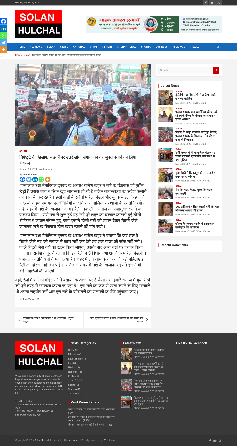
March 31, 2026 (183, 103)
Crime (94, 46)
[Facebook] (22, 179)
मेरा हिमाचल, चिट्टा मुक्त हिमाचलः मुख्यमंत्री (193, 191)
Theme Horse (71, 440)
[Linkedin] (35, 179)
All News (36, 46)
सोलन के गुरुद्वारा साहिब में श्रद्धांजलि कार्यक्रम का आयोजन (194, 225)
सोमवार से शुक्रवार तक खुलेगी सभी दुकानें (86, 424)
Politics (72, 376)
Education (73, 354)
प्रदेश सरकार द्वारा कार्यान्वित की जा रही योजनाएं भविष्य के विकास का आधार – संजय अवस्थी (196, 115)
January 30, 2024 (28, 169)
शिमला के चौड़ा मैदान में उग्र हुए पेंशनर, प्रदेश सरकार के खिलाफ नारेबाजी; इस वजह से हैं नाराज (196, 135)
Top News (73, 393)
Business (162, 46)
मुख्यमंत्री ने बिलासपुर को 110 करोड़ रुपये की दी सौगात (195, 174)
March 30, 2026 (183, 123)
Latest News (170, 86)
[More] (47, 179)
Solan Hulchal (42, 440)
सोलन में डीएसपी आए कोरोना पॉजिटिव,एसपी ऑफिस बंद (91, 409)
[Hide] (1, 56)
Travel (194, 46)
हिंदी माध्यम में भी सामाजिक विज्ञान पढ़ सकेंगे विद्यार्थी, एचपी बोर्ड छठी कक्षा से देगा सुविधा (195, 156)
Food (71, 363)
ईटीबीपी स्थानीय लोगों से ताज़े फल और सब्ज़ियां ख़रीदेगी (195, 96)
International (126, 46)
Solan (51, 46)
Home (21, 46)
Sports (146, 46)
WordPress (109, 440)
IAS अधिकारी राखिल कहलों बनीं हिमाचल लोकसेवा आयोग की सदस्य (197, 208)
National (79, 46)
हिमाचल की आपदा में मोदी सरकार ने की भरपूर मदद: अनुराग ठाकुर (48, 320)
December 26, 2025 (185, 180)
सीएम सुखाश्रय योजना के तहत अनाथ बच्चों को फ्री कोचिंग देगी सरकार (116, 320)
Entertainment (75, 358)
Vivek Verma (45, 169)
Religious (179, 46)
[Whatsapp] (41, 179)
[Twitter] (29, 179)
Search (216, 70)
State (64, 46)
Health (107, 46)
